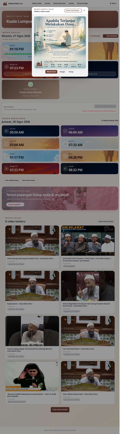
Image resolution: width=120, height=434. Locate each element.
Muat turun (50, 72)
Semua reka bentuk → (72, 10)
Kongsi (61, 72)
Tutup (70, 72)
